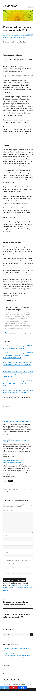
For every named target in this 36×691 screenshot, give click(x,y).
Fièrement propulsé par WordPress (21, 684)
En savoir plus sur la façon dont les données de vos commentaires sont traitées (17, 588)
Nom (5, 536)
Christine (7, 489)
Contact (5, 670)
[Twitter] (4, 687)
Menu (30, 6)
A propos (6, 666)
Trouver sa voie (23, 489)
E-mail (5, 544)
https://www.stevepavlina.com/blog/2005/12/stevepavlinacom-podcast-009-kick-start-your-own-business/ (18, 364)
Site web (6, 552)
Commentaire (8, 510)
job (30, 489)
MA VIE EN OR (10, 6)
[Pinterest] (13, 687)
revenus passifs (7, 491)
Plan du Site (7, 674)
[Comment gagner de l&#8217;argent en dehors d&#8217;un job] (17, 429)
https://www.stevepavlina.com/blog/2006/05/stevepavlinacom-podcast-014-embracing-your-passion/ (18, 374)
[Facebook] (22, 687)
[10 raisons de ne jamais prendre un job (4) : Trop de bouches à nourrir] (17, 448)
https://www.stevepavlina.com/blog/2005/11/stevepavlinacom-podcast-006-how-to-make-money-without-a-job (18, 355)
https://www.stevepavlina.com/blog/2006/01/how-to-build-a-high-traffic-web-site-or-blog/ (18, 383)
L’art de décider (9, 653)
